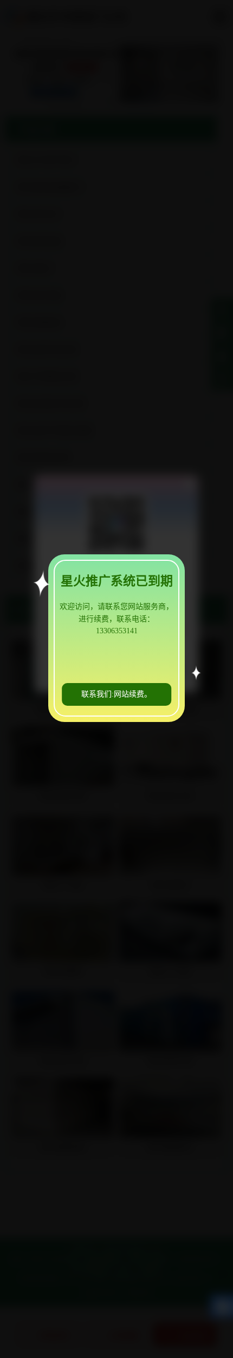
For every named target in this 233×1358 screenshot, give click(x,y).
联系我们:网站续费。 (116, 694)
